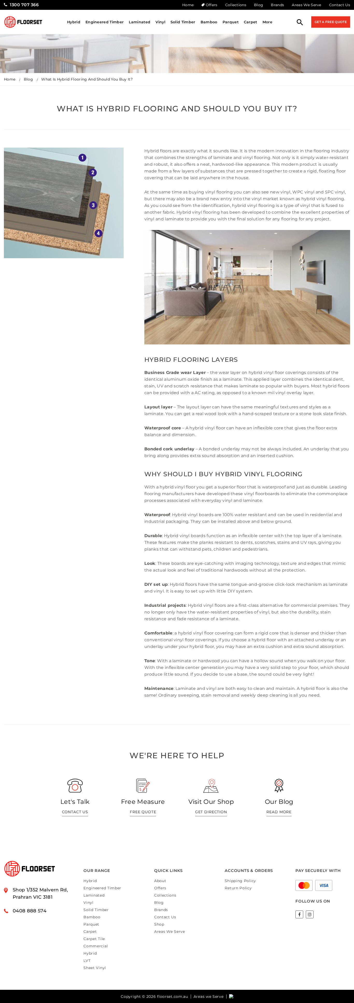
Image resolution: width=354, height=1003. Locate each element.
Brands (277, 5)
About (160, 880)
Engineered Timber (105, 22)
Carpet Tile (94, 938)
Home (188, 5)
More (267, 22)
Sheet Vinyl (94, 967)
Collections (235, 5)
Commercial (95, 946)
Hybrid (73, 22)
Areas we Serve (209, 996)
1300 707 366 (24, 4)
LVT (86, 960)
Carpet (250, 22)
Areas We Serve (306, 5)
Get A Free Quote (331, 22)
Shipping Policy (240, 880)
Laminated (139, 22)
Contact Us (339, 5)
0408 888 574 (29, 911)
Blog (258, 5)
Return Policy (238, 888)
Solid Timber (183, 22)
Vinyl (160, 22)
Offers (211, 5)
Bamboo (209, 22)
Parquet (231, 22)
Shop (159, 924)
